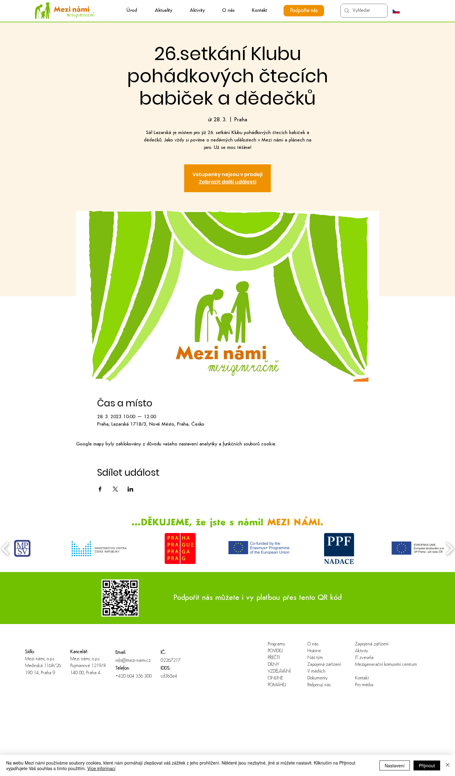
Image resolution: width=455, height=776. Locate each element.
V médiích (316, 671)
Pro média (364, 685)
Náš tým (315, 658)
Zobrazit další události (227, 181)
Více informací (101, 768)
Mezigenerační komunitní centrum (375, 664)
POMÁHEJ (277, 685)
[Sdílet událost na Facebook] (100, 489)
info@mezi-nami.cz (133, 660)
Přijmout (427, 765)
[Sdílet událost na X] (115, 489)
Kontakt (362, 678)
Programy (276, 644)
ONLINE (275, 678)
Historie (314, 651)
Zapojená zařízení (324, 664)
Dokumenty (317, 678)
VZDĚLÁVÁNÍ (279, 671)
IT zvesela (364, 658)
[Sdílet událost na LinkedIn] (130, 489)
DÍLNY (274, 664)
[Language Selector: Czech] (399, 11)
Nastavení (395, 765)
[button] (197, 11)
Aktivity (361, 651)
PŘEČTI (274, 658)
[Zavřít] (447, 765)
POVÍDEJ (275, 651)
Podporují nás (319, 685)
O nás (312, 644)
